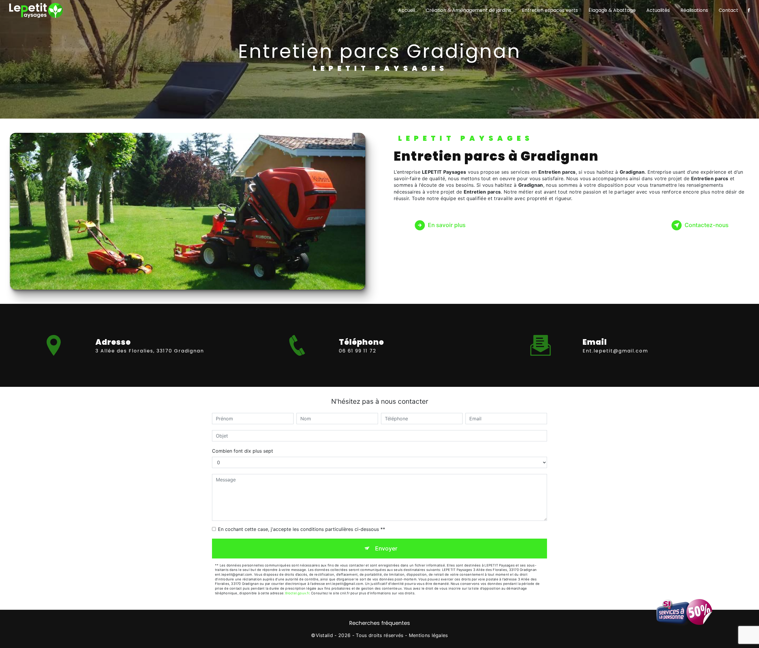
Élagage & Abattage (612, 10)
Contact (728, 10)
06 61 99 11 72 (357, 350)
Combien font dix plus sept (242, 451)
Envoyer (386, 548)
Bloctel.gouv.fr (297, 593)
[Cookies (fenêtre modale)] (2, 644)
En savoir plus (446, 225)
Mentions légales (428, 635)
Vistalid (324, 635)
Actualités (658, 10)
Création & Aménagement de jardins (468, 10)
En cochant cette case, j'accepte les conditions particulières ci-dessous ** (301, 529)
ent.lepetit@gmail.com (615, 350)
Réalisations (694, 10)
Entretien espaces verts (550, 10)
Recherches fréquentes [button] (379, 623)
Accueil (406, 10)
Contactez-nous (706, 225)
